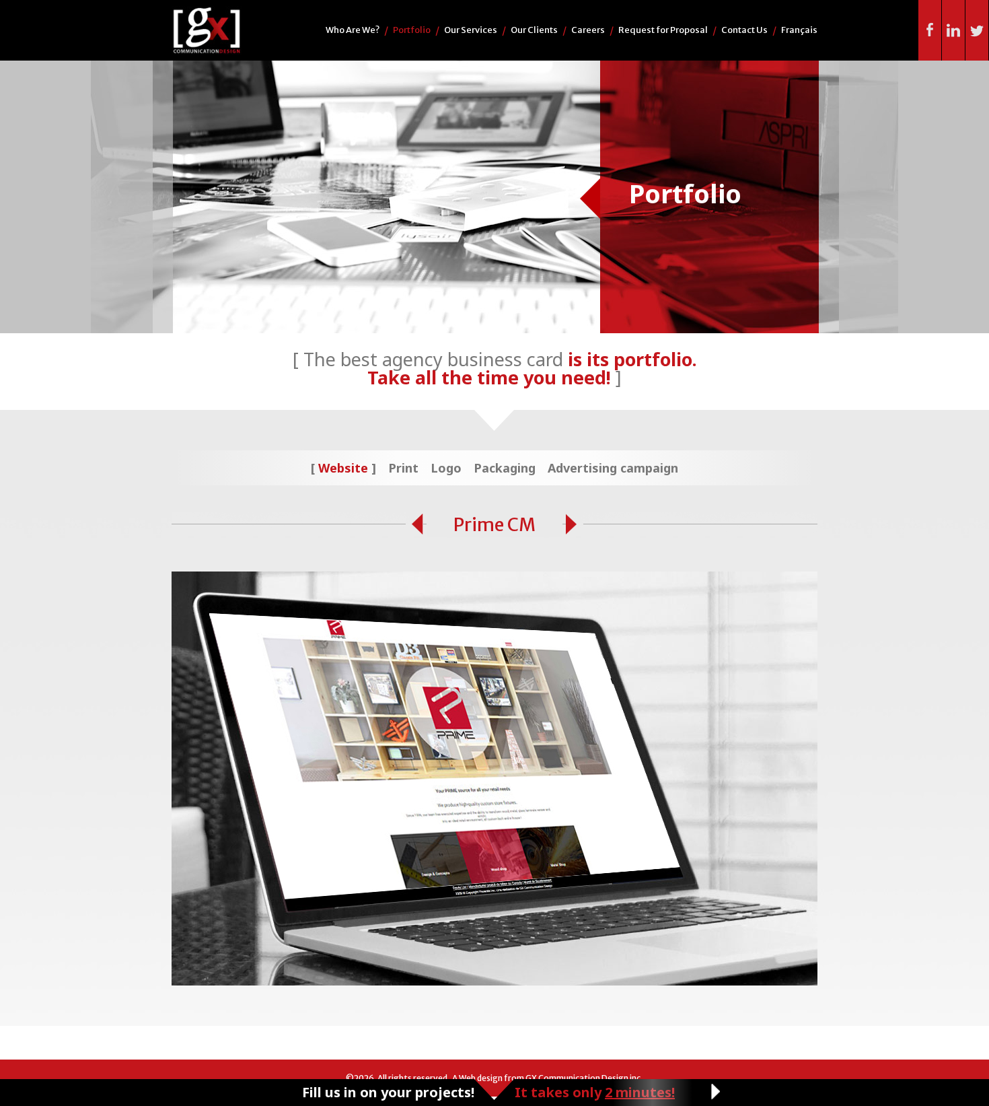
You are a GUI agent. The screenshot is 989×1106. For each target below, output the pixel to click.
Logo (446, 468)
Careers (588, 30)
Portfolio (412, 30)
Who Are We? (352, 30)
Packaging (505, 468)
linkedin (953, 30)
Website (343, 468)
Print (403, 468)
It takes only (595, 1092)
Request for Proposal (663, 30)
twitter (977, 30)
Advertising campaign (613, 468)
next (574, 524)
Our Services (470, 30)
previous (414, 524)
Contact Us (744, 30)
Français (799, 30)
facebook (930, 30)
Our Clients (534, 30)
